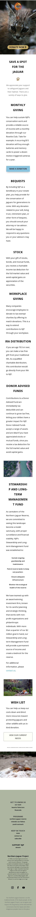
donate (18, 847)
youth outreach (18, 824)
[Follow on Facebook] (18, 887)
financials (18, 810)
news (18, 833)
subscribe (18, 838)
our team (18, 805)
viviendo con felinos (18, 822)
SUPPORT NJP (18, 845)
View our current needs (18, 736)
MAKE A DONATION (18, 169)
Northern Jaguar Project (18, 856)
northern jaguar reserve (18, 819)
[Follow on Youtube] (23, 887)
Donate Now (17, 47)
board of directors (18, 807)
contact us (10, 670)
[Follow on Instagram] (12, 887)
